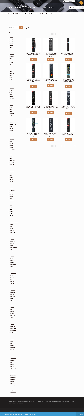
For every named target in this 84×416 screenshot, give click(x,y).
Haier (12, 300)
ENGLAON (12, 200)
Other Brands (12, 219)
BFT (12, 343)
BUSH (11, 168)
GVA (11, 94)
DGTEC (11, 134)
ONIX (11, 158)
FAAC (12, 366)
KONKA (11, 175)
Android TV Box (13, 124)
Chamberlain (14, 351)
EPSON (11, 211)
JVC (11, 92)
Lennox (12, 311)
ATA (12, 336)
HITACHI (13, 262)
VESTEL (11, 122)
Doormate (13, 358)
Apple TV (12, 73)
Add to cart (33, 59)
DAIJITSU (13, 326)
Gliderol (13, 370)
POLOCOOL (13, 285)
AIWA (11, 115)
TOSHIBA (12, 66)
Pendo (11, 132)
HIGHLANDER (12, 160)
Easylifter (13, 360)
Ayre (12, 305)
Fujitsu (12, 234)
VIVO (11, 51)
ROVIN (11, 181)
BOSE (11, 198)
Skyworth (12, 113)
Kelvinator (13, 264)
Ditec (12, 356)
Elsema (12, 364)
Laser (11, 205)
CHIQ (11, 120)
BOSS (12, 345)
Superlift (13, 390)
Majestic (11, 177)
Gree (12, 258)
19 (72, 34)
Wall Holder (13, 330)
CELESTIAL (12, 162)
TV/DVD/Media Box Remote (19, 13)
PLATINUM (12, 171)
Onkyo (11, 156)
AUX (12, 228)
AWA (11, 77)
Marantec (13, 379)
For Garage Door (13, 332)
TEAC (11, 47)
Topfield (11, 62)
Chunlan (13, 253)
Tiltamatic (13, 392)
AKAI (11, 79)
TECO (11, 207)
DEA (12, 353)
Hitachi (11, 96)
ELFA (12, 298)
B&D (12, 341)
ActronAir (13, 290)
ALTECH (11, 86)
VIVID (11, 192)
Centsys (13, 347)
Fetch (11, 154)
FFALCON (12, 139)
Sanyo (11, 107)
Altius (11, 213)
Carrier (12, 294)
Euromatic (13, 322)
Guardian (13, 373)
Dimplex (13, 296)
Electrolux (13, 232)
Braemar (13, 292)
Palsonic (11, 90)
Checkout (69, 13)
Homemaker (14, 247)
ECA (12, 362)
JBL (11, 71)
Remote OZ (17, 7)
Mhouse (13, 383)
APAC (12, 224)
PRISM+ (11, 196)
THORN (11, 183)
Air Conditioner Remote (33, 13)
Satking (11, 103)
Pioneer (11, 117)
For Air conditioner (14, 222)
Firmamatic (13, 368)
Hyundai (11, 215)
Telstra (11, 64)
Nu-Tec (11, 179)
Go (21, 27)
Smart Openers (14, 385)
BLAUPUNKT (12, 149)
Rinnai (12, 324)
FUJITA (12, 283)
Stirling (12, 313)
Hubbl (11, 209)
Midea (12, 256)
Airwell (12, 226)
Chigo (12, 243)
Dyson (12, 237)
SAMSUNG (12, 56)
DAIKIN (12, 230)
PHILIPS (11, 137)
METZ (11, 166)
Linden (11, 130)
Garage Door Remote (45, 13)
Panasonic (12, 54)
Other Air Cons (14, 328)
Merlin (12, 381)
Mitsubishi (13, 268)
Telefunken (12, 217)
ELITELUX (12, 164)
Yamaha (11, 194)
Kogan (12, 249)
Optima (12, 319)
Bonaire (13, 288)
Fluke (11, 126)
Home (10, 20)
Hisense (11, 45)
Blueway (13, 315)
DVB (11, 111)
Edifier (11, 143)
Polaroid (11, 145)
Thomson (12, 88)
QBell (11, 173)
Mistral (12, 245)
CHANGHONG (13, 100)
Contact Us (53, 13)
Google (11, 188)
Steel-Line (13, 387)
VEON (11, 202)
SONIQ (11, 39)
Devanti (11, 105)
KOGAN (11, 37)
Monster (11, 185)
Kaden (12, 239)
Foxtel (11, 128)
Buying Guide (8, 13)
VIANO (11, 41)
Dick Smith (12, 69)
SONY (11, 58)
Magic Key (13, 377)
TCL (11, 60)
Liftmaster (13, 375)
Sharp (11, 75)
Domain (13, 281)
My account (61, 13)
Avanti (12, 339)
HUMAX (11, 151)
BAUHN (11, 43)
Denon (11, 83)
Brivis (12, 307)
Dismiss (81, 414)
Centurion (13, 349)
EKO (11, 141)
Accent (12, 334)
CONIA (12, 251)
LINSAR (11, 147)
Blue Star (13, 241)
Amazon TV (12, 81)
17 (65, 34)
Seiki (11, 109)
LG (10, 49)
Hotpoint (13, 309)
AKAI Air (13, 279)
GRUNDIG (12, 98)
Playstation (12, 190)
